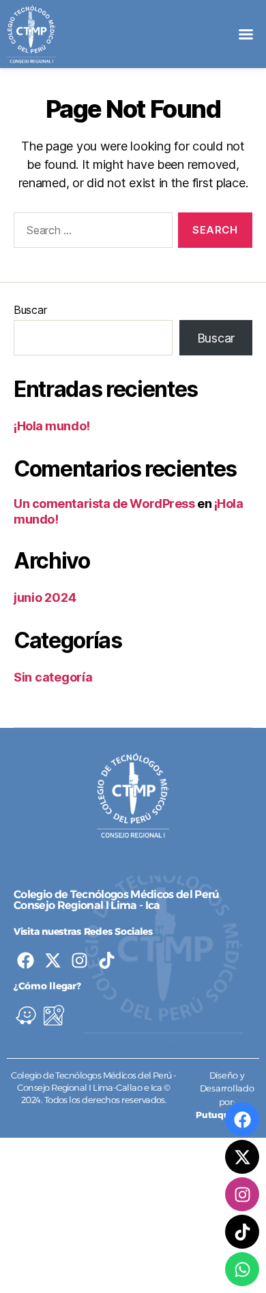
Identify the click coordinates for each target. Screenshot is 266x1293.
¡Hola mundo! (52, 426)
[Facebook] (26, 960)
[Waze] (26, 1015)
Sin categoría (53, 677)
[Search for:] (90, 232)
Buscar (30, 310)
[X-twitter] (53, 960)
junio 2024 (45, 597)
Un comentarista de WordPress (104, 503)
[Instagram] (79, 960)
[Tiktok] (107, 960)
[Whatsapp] (242, 1269)
